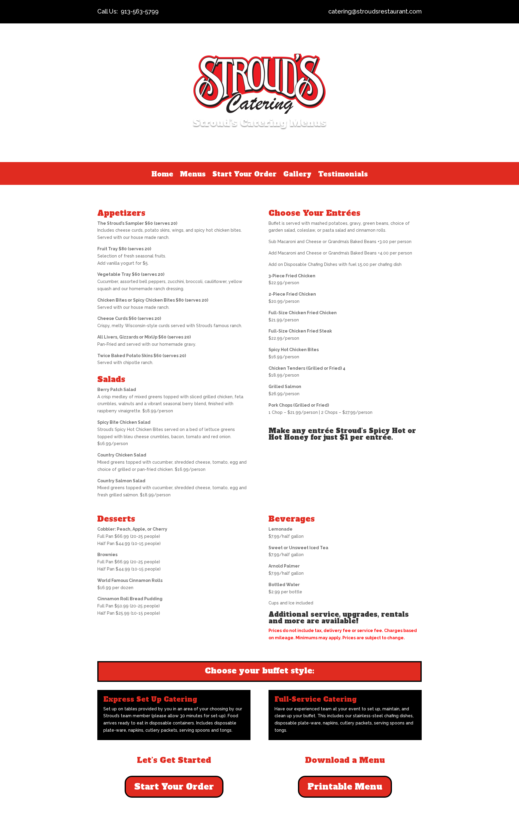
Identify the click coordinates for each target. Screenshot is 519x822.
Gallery (297, 175)
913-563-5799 (140, 11)
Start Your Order (244, 175)
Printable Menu (345, 786)
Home (162, 175)
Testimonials (343, 175)
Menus (193, 175)
